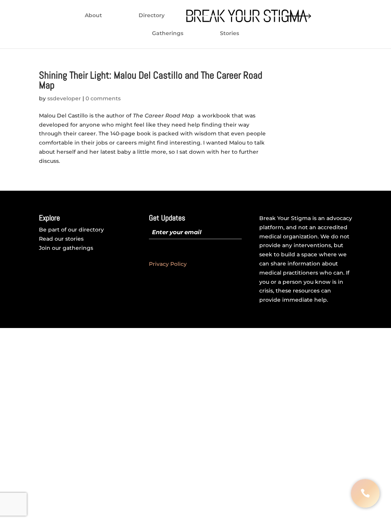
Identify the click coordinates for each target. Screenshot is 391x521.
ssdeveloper (64, 98)
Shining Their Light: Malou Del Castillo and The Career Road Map (150, 80)
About (93, 16)
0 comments (103, 98)
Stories (229, 34)
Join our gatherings (66, 247)
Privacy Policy (168, 263)
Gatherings (167, 34)
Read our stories (61, 238)
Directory (152, 16)
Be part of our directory (71, 229)
